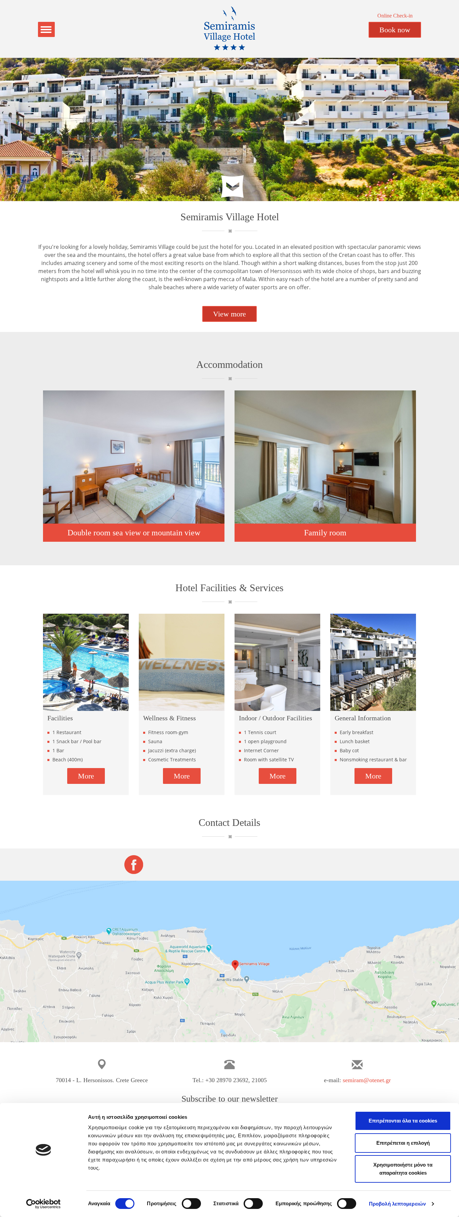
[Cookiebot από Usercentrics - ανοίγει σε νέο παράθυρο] (43, 1204)
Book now (394, 30)
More (86, 776)
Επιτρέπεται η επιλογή (403, 1143)
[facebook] (133, 864)
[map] (229, 961)
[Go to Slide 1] (216, 194)
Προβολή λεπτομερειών (397, 1204)
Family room (325, 532)
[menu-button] (46, 29)
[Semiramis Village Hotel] (229, 29)
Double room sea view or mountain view (134, 532)
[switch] (191, 1203)
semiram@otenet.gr (367, 1080)
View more (229, 314)
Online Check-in (395, 15)
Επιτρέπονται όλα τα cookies (403, 1121)
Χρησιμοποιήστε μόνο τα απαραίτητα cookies (402, 1169)
